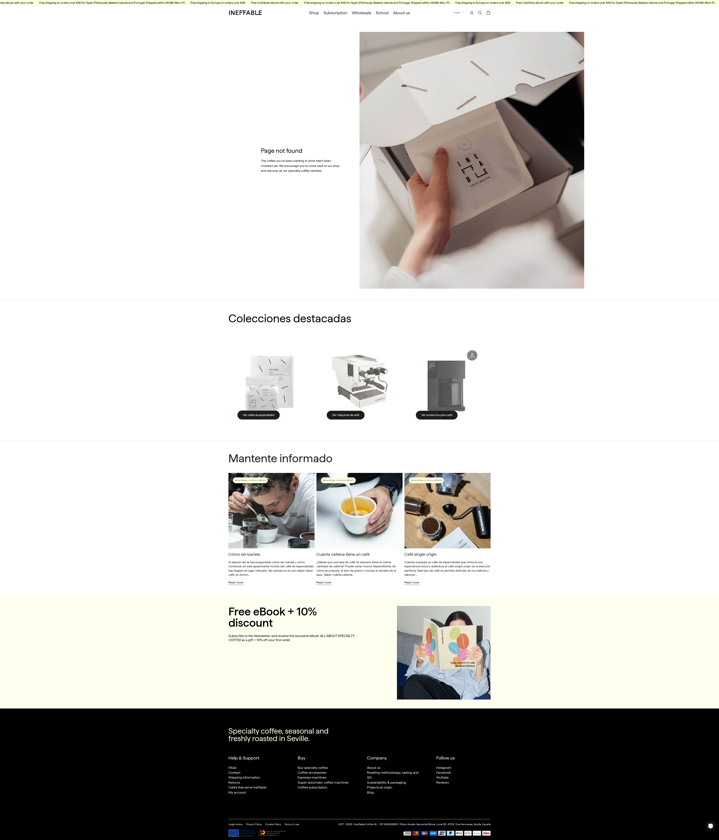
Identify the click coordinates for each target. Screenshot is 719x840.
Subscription (335, 12)
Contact (234, 772)
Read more (235, 582)
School (382, 12)
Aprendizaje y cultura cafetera (250, 480)
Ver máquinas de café (345, 415)
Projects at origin (379, 787)
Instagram (443, 768)
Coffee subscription (312, 787)
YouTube (442, 777)
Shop (314, 12)
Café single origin (420, 554)
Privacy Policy (254, 824)
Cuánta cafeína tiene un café (343, 554)
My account (237, 792)
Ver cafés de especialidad (258, 415)
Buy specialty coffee (313, 768)
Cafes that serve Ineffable (247, 787)
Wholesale (361, 12)
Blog (370, 792)
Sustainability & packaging (386, 782)
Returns (234, 782)
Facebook (443, 772)
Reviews (442, 782)
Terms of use (291, 824)
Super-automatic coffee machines (323, 782)
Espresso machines (312, 777)
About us (401, 12)
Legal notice (235, 824)
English (457, 12)
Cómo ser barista (244, 554)
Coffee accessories (312, 772)
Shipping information (244, 777)
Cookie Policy (273, 824)
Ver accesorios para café (436, 415)
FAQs (232, 768)
